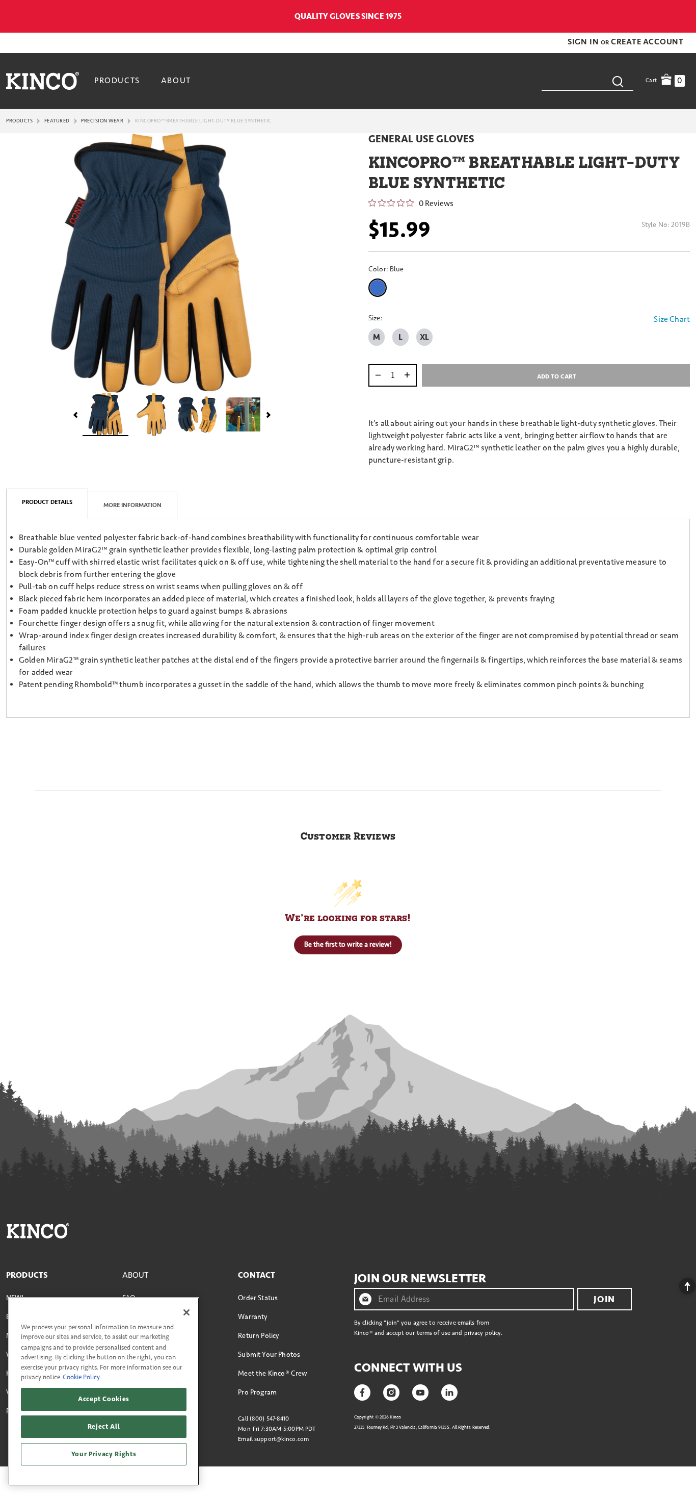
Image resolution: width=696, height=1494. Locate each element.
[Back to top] (679, 1283)
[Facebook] (362, 1391)
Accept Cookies (103, 1399)
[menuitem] (118, 80)
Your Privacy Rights (103, 1454)
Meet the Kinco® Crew (272, 1373)
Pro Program (257, 1392)
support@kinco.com (281, 1439)
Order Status (258, 1298)
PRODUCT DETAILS (47, 502)
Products (19, 121)
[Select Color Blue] (379, 287)
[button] (584, 42)
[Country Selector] (684, 16)
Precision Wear (102, 121)
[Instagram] (391, 1391)
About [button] (176, 80)
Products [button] (117, 80)
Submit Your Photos (269, 1354)
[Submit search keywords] (617, 80)
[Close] (186, 1312)
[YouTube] (420, 1391)
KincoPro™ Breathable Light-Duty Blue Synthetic (203, 121)
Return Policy (258, 1335)
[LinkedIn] (449, 1391)
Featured (57, 121)
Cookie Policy (81, 1377)
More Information (132, 505)
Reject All (104, 1427)
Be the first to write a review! (348, 944)
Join (604, 1299)
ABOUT (135, 1275)
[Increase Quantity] (409, 375)
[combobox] (587, 80)
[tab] (47, 504)
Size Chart (672, 319)
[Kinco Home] (42, 80)
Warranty (252, 1316)
